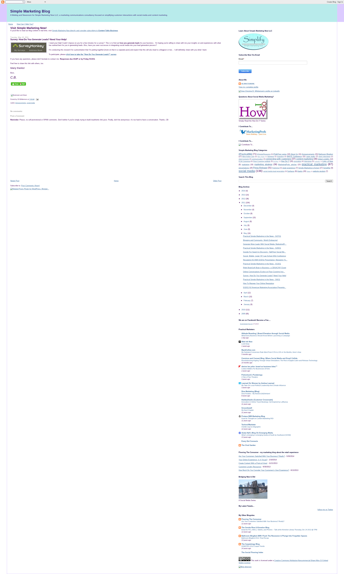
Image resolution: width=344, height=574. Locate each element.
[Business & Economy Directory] (245, 567)
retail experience (288, 168)
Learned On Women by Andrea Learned (257, 383)
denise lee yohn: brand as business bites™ (259, 367)
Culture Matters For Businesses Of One (255, 369)
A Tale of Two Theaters (249, 377)
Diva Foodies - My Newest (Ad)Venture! (255, 394)
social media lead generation (273, 171)
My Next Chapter (247, 410)
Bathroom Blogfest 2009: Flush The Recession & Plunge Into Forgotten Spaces (274, 536)
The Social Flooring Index (252, 552)
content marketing (304, 159)
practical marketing (314, 164)
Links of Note (327, 161)
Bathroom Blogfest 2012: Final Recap (255, 538)
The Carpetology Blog (250, 544)
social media (31, 103)
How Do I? (285, 161)
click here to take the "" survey (91, 54)
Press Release (260, 168)
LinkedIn (317, 161)
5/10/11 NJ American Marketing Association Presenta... (264, 287)
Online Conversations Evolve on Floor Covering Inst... (264, 272)
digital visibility (323, 159)
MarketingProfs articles (287, 165)
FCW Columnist (244, 161)
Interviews (308, 161)
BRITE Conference (294, 156)
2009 (243, 314)
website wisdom (319, 171)
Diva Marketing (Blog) (250, 391)
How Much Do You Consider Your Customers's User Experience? (264, 470)
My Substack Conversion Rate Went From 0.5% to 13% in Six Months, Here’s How (271, 352)
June (246, 229)
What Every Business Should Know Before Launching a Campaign (265, 336)
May (246, 233)
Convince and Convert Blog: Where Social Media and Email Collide (269, 358)
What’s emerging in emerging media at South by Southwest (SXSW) (266, 435)
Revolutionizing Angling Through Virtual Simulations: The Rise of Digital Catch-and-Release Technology (279, 361)
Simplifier (326, 168)
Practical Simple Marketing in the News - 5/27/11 (262, 236)
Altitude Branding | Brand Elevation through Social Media (265, 333)
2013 (243, 195)
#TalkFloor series (280, 154)
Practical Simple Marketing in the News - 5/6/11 (261, 280)
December (248, 206)
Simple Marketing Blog (30, 11)
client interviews (324, 156)
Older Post (217, 181)
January (247, 304)
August (247, 221)
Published (276, 168)
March (246, 297)
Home (10, 24)
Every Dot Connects (249, 441)
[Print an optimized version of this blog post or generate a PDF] (18, 85)
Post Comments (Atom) (30, 186)
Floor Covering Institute (261, 161)
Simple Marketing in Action (308, 168)
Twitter (309, 171)
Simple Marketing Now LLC (246, 324)
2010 (243, 310)
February (247, 301)
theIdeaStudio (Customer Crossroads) (257, 400)
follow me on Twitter (325, 510)
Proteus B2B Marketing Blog (253, 416)
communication (257, 159)
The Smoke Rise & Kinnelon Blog (255, 528)
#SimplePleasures (263, 154)
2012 (243, 199)
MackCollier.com (248, 350)
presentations (244, 168)
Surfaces (290, 171)
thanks (300, 171)
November (248, 210)
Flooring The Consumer (251, 519)
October (247, 213)
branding (280, 156)
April (246, 293)
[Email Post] (37, 99)
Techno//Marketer (248, 425)
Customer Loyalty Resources (250, 467)
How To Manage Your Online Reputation (258, 283)
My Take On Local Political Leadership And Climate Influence (263, 385)
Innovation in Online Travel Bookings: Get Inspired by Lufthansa (264, 402)
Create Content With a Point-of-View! (253, 463)
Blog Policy (261, 156)
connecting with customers (278, 159)
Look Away (245, 344)
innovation (297, 161)
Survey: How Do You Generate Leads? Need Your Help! (38, 39)
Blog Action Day (248, 156)
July (245, 225)
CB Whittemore (248, 83)
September (248, 218)
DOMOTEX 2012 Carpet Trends (253, 546)
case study (310, 156)
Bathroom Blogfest (325, 154)
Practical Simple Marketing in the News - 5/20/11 (262, 248)
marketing (245, 165)
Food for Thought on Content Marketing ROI (257, 418)
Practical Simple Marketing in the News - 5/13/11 (262, 264)
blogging (271, 156)
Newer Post (14, 181)
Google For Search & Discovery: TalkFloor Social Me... (264, 252)
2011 (243, 203)
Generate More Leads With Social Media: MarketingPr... (264, 244)
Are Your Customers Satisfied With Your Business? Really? (262, 456)
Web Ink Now (246, 342)
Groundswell (246, 408)
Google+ (276, 161)
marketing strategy (263, 164)
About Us (294, 154)
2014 (243, 191)
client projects (244, 159)
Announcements (20, 103)
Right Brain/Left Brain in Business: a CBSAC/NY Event (264, 268)
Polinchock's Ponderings (251, 375)
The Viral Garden (248, 445)
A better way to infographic (251, 427)
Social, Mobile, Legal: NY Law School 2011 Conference (264, 256)
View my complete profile (248, 87)
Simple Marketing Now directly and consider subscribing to (85, 31)
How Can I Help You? (25, 24)
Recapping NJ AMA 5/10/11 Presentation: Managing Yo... (265, 260)
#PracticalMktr (245, 154)
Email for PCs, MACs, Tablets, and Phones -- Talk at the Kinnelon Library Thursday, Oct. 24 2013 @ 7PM (279, 530)
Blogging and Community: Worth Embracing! (260, 240)
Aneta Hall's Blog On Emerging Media (257, 433)
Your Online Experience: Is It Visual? (253, 460)
